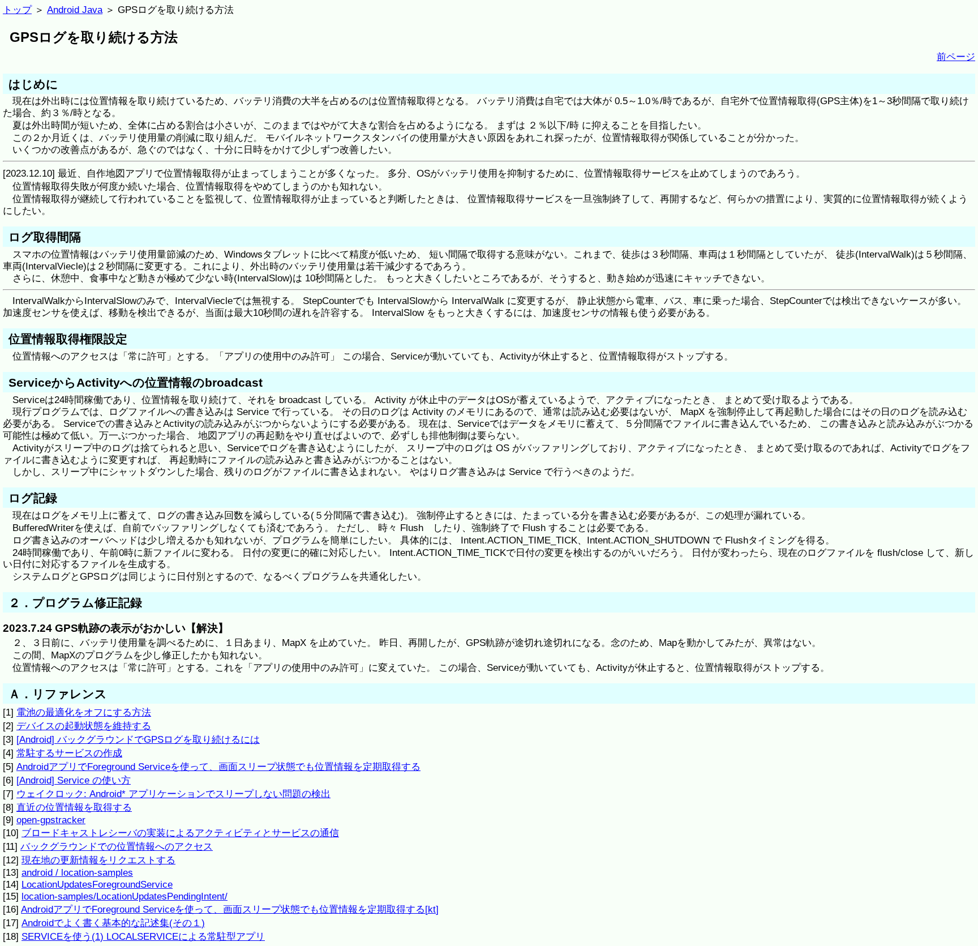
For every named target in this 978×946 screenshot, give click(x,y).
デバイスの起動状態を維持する (83, 725)
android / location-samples (77, 872)
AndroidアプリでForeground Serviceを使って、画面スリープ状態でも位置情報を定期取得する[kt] (230, 909)
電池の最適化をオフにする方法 (83, 712)
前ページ (956, 56)
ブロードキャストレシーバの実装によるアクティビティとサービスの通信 (180, 832)
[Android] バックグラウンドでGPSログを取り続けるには (138, 739)
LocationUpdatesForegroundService (97, 884)
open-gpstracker (50, 819)
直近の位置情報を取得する (74, 807)
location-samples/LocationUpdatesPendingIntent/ (125, 896)
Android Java (74, 9)
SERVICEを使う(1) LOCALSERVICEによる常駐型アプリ (143, 936)
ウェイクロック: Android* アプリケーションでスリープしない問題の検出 (173, 793)
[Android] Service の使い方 (73, 780)
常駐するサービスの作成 (69, 753)
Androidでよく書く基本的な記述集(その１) (113, 922)
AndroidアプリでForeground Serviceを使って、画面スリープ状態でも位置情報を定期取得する (218, 766)
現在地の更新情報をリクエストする (98, 860)
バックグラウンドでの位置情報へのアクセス (116, 846)
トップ (17, 9)
